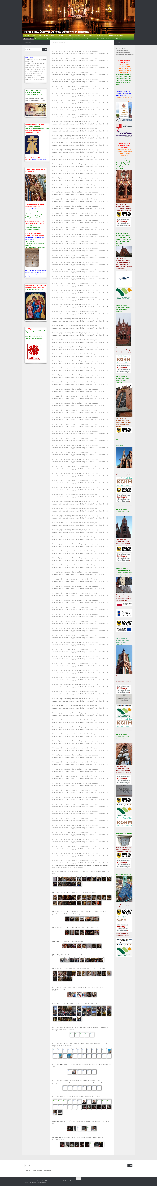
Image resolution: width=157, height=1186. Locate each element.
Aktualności (27, 35)
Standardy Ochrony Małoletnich (114, 39)
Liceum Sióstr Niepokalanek (97, 39)
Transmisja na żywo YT (51, 35)
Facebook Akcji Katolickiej (116, 35)
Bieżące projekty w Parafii (81, 39)
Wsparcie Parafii (103, 35)
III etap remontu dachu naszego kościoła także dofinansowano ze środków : (124, 935)
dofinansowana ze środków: (123, 270)
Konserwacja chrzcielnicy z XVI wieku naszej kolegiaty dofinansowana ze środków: (124, 849)
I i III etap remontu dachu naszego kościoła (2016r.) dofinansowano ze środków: (123, 906)
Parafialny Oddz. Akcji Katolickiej (63, 39)
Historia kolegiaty (37, 35)
